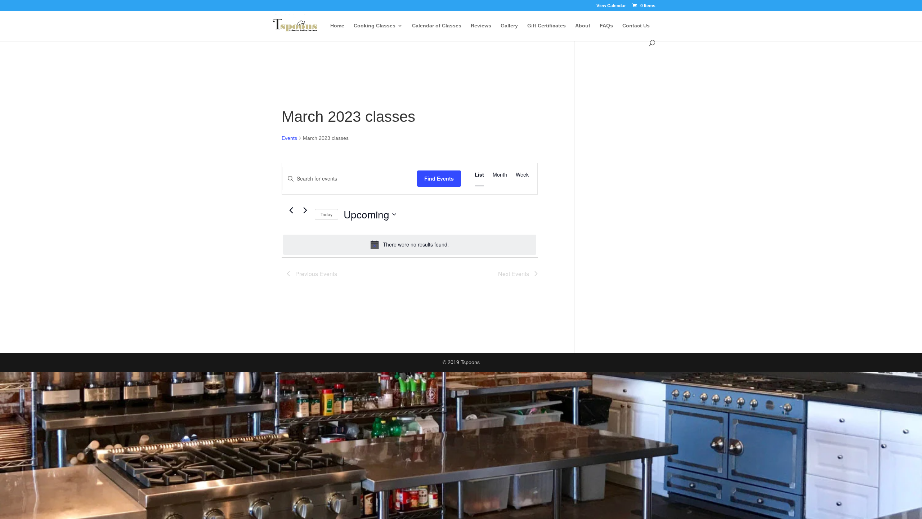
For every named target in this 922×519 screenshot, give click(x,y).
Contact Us (636, 25)
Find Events (439, 178)
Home (337, 25)
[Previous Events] (291, 210)
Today (326, 214)
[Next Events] (305, 210)
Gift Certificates (546, 25)
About (582, 25)
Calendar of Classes (436, 25)
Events (289, 138)
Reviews (481, 25)
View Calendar (611, 6)
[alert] (409, 245)
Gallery (509, 25)
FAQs (606, 25)
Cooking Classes (374, 25)
